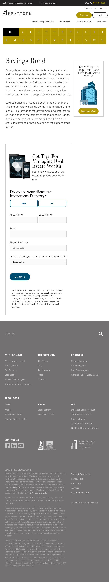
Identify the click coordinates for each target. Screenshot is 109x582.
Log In (100, 15)
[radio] (24, 203)
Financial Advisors (83, 21)
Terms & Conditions (80, 474)
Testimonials (44, 370)
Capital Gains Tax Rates (16, 419)
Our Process (64, 21)
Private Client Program (15, 379)
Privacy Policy (77, 479)
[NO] (52, 203)
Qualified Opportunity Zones (84, 428)
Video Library (44, 410)
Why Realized (13, 355)
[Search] (100, 333)
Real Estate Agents (80, 370)
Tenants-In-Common (81, 414)
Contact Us (12, 440)
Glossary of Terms (13, 414)
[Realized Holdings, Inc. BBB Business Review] (41, 445)
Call (86, 3)
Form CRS (76, 483)
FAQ (40, 365)
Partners (77, 355)
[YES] (24, 203)
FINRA (15, 487)
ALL (10, 32)
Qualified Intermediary (81, 423)
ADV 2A (75, 488)
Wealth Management (15, 361)
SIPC (20, 487)
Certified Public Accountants (84, 375)
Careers (42, 379)
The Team (43, 361)
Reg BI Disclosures (80, 492)
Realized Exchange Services (18, 384)
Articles (103, 9)
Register (84, 15)
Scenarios (9, 375)
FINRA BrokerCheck (47, 3)
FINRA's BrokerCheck (37, 493)
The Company (90, 9)
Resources (101, 21)
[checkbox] (38, 202)
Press (40, 375)
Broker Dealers (78, 365)
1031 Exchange (78, 419)
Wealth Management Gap (43, 21)
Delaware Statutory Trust (83, 410)
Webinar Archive (46, 414)
